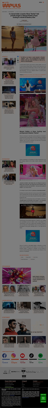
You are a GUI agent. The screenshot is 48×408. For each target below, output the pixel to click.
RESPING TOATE (43, 401)
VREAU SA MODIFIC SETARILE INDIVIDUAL (43, 398)
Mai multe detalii (12, 395)
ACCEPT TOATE (43, 394)
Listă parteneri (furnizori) (25, 397)
